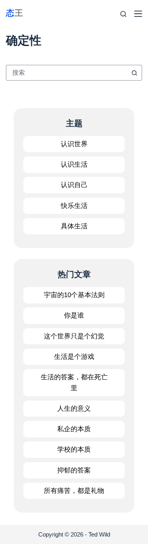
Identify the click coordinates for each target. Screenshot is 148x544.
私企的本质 (74, 429)
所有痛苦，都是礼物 (74, 490)
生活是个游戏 (74, 356)
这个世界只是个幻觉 (74, 336)
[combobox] (66, 73)
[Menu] (138, 14)
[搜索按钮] (134, 72)
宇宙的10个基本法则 (74, 295)
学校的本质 (74, 449)
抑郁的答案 (74, 470)
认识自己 (74, 185)
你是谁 (74, 315)
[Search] (123, 14)
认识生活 (74, 164)
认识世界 (74, 144)
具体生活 (74, 226)
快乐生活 (74, 206)
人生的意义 (74, 408)
